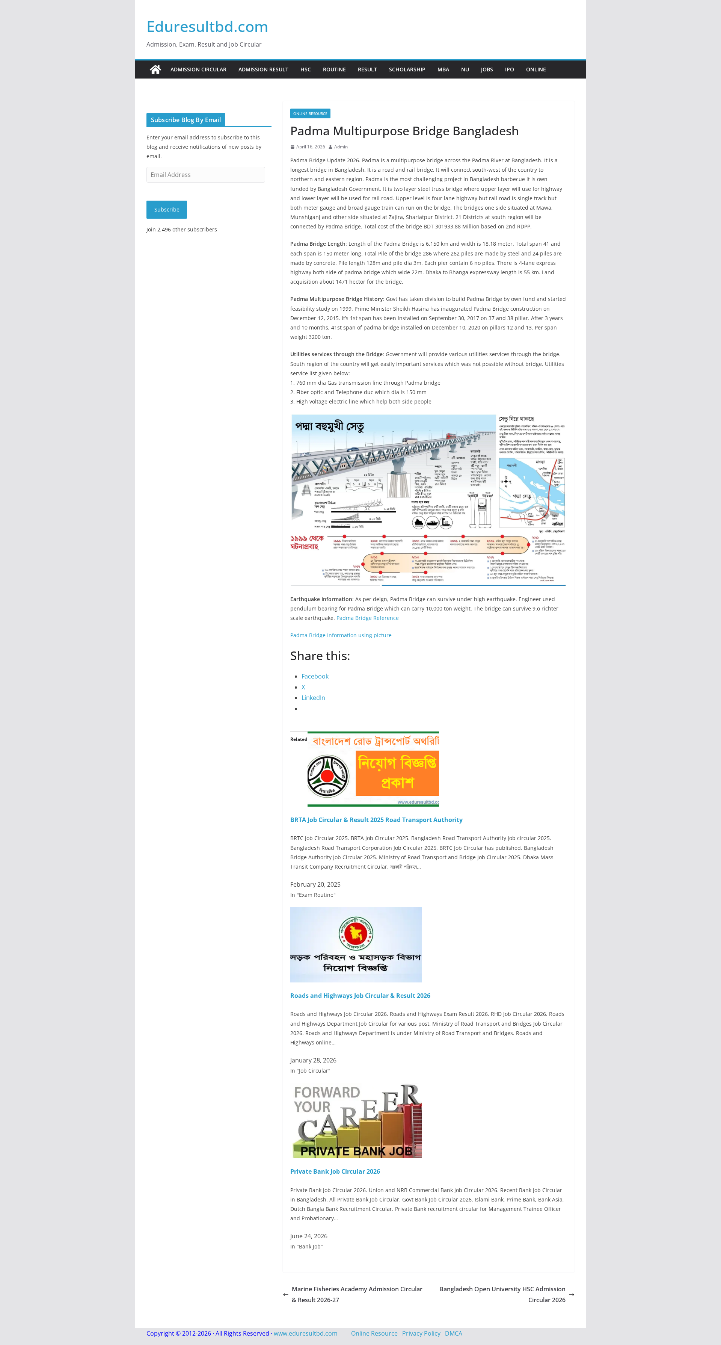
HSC (305, 69)
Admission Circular (198, 69)
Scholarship (407, 69)
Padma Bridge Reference (367, 617)
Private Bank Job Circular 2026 (335, 1171)
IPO (509, 69)
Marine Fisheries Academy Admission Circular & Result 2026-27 (357, 1294)
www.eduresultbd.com (306, 1333)
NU (465, 69)
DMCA (453, 1333)
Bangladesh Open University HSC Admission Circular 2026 (502, 1294)
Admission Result (263, 69)
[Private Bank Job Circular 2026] (356, 1088)
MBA (443, 69)
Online (536, 69)
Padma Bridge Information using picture (341, 635)
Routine (334, 69)
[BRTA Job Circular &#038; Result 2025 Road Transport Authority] (373, 737)
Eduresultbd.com (207, 26)
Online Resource (310, 113)
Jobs (487, 69)
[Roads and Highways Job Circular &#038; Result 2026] (356, 912)
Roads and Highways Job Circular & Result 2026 (360, 995)
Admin (341, 147)
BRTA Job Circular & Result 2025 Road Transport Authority (376, 820)
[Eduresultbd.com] (155, 69)
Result (367, 69)
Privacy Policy (421, 1333)
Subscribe (166, 209)
